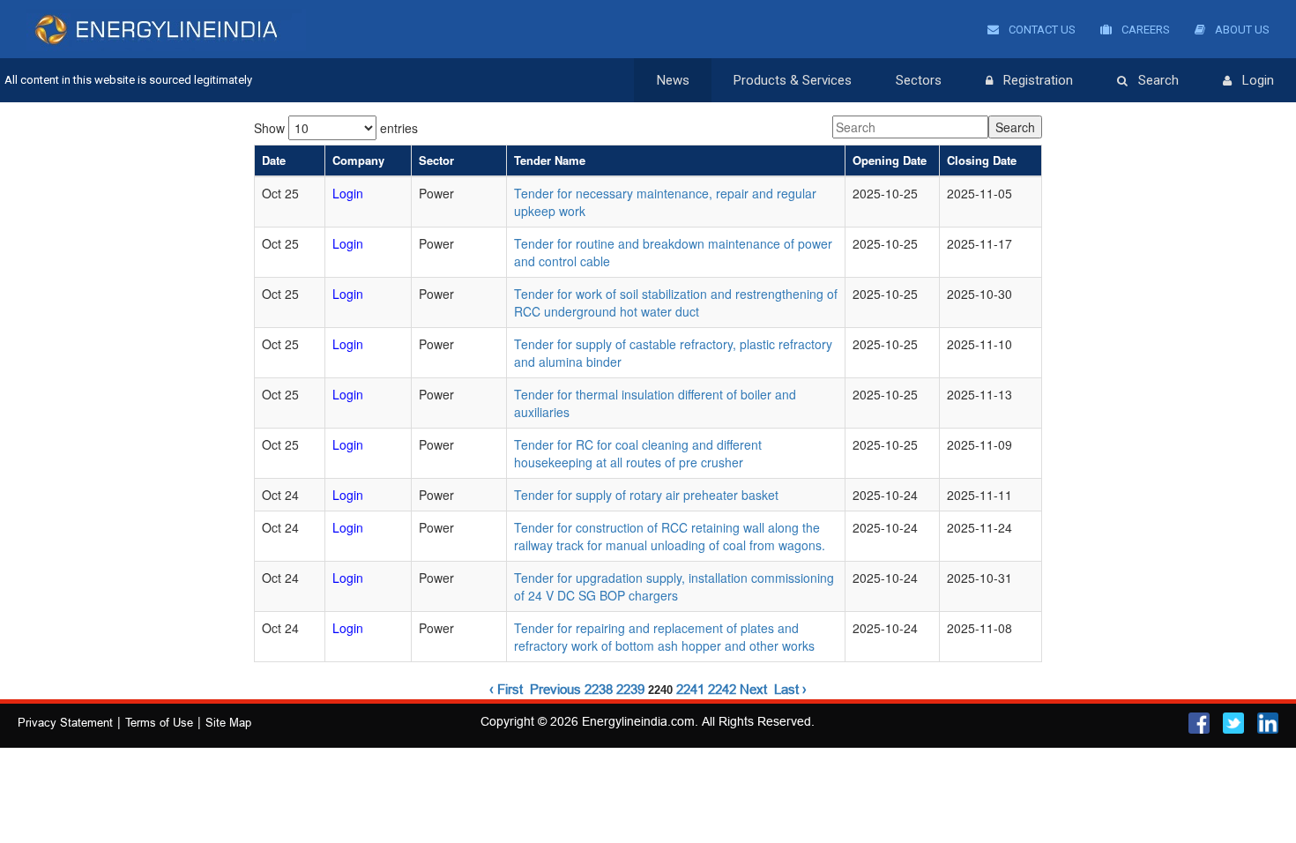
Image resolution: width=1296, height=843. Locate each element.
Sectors (919, 80)
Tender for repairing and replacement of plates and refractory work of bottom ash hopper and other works (664, 636)
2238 (599, 689)
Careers (1144, 29)
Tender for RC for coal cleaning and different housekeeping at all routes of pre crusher (638, 453)
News (673, 80)
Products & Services (793, 80)
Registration (1038, 80)
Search (1158, 80)
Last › (790, 689)
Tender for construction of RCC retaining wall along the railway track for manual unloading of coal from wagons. (669, 536)
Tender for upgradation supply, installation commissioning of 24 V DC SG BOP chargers (674, 586)
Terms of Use (159, 722)
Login (1258, 80)
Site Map (228, 722)
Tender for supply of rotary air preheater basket (646, 495)
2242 (722, 689)
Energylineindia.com (638, 721)
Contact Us (1041, 29)
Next (753, 689)
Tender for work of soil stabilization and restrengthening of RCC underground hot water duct (676, 302)
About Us (1241, 29)
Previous (555, 689)
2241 (690, 689)
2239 (630, 689)
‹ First (506, 689)
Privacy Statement (65, 722)
